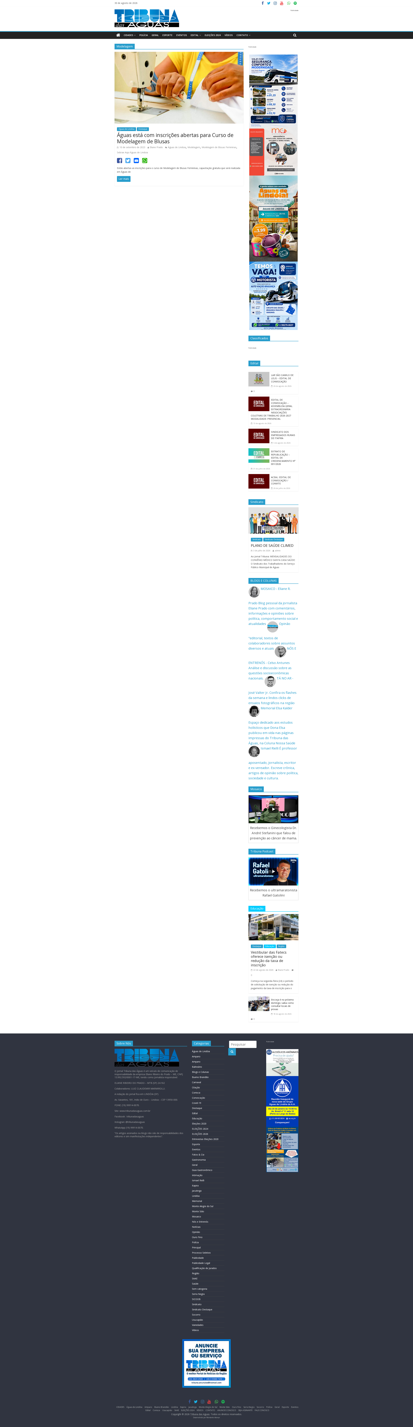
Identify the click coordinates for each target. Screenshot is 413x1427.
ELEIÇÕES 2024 (213, 35)
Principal (196, 1247)
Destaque (142, 129)
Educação (269, 946)
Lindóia (196, 1195)
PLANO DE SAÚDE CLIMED (272, 545)
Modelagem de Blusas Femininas (219, 147)
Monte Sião (198, 1211)
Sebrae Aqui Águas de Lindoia (132, 152)
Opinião (196, 1232)
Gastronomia (199, 1159)
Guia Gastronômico (202, 1170)
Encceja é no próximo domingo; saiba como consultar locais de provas (282, 1004)
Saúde (195, 1283)
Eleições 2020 (199, 1123)
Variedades (197, 1324)
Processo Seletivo (201, 1252)
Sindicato (256, 539)
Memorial (197, 1201)
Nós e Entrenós (200, 1221)
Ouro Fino (197, 1237)
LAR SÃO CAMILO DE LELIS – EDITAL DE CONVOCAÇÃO (282, 378)
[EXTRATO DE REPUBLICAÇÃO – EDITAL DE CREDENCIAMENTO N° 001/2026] (258, 451)
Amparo (196, 1056)
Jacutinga (196, 1190)
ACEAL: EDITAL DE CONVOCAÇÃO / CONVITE (281, 480)
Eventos (181, 35)
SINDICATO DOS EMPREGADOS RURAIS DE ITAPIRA (283, 435)
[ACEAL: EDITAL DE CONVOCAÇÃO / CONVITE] (258, 476)
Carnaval (196, 1082)
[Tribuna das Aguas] (118, 35)
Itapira (195, 1185)
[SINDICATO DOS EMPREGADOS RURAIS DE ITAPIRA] (258, 431)
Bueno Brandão (200, 1077)
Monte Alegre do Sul (202, 1206)
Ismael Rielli (198, 1180)
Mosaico (196, 1216)
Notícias (196, 1226)
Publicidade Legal (201, 1263)
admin (278, 550)
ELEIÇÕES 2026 (200, 1133)
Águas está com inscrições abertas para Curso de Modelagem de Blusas (175, 138)
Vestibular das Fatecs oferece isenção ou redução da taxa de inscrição (269, 958)
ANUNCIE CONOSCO (226, 1410)
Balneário (197, 1066)
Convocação (198, 1097)
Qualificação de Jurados (204, 1268)
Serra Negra (198, 1293)
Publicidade (198, 1257)
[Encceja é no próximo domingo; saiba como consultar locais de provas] (258, 999)
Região (281, 946)
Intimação (197, 1175)
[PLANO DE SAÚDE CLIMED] (273, 510)
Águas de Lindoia (177, 147)
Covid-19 (196, 1102)
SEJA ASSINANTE (245, 1410)
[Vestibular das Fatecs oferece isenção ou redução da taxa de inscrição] (273, 916)
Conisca (196, 1092)
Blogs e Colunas (200, 1071)
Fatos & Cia (198, 1154)
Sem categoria (199, 1288)
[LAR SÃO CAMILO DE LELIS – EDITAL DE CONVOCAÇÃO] (258, 374)
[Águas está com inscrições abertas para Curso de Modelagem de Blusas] (179, 54)
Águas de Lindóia (126, 129)
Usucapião (197, 1319)
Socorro (196, 1314)
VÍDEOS (229, 35)
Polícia (143, 35)
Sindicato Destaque (274, 539)
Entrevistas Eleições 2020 (205, 1139)
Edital (194, 35)
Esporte (167, 35)
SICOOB (196, 1299)
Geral (155, 35)
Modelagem (193, 147)
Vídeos (195, 1330)
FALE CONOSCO (262, 1410)
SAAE (194, 1278)
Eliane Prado (156, 147)
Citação (196, 1087)
